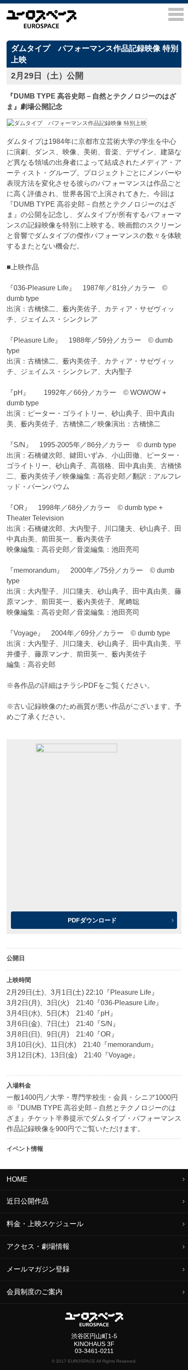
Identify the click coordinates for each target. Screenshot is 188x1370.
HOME (17, 1179)
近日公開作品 (28, 1201)
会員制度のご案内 (35, 1291)
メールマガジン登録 (38, 1269)
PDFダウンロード (92, 920)
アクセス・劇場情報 (38, 1246)
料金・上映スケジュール (45, 1223)
